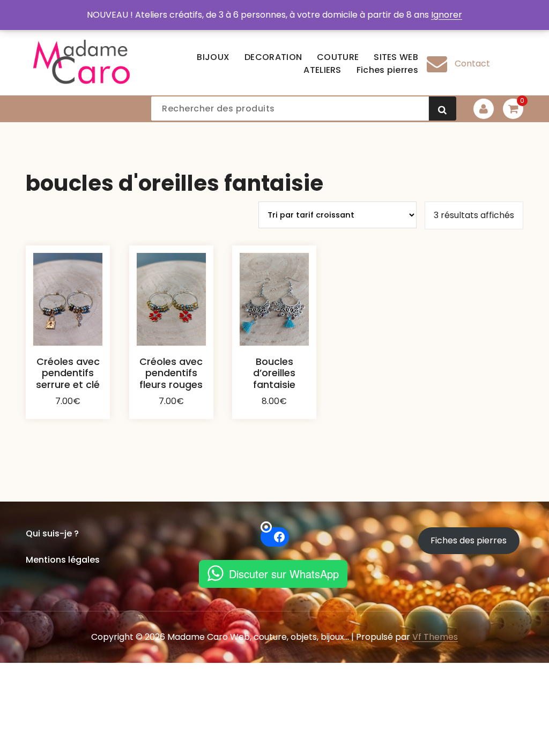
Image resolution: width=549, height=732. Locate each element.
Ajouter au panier (68, 420)
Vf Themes (435, 637)
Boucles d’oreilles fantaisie (274, 373)
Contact (472, 63)
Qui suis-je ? (52, 533)
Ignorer (446, 15)
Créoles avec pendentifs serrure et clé (68, 373)
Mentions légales (63, 560)
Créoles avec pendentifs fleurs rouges (171, 373)
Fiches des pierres (469, 540)
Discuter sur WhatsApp (284, 573)
